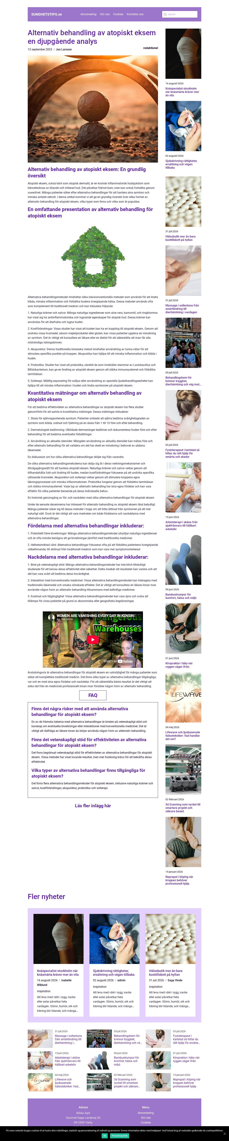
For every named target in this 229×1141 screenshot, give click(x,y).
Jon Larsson (64, 49)
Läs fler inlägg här (93, 805)
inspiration (43, 991)
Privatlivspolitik (119, 1136)
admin (121, 980)
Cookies (118, 14)
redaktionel (150, 48)
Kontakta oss (135, 14)
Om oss (105, 14)
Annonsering (88, 14)
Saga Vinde (175, 980)
